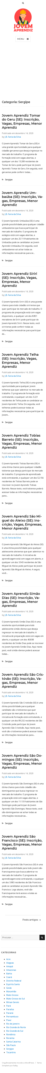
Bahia (9, 973)
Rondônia (10, 1034)
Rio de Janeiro (13, 1023)
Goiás (9, 987)
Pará (8, 1005)
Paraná (9, 1013)
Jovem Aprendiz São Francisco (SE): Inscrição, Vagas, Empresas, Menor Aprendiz (22, 842)
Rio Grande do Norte (16, 1027)
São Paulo (11, 1045)
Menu (20, 39)
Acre (8, 959)
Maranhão (11, 991)
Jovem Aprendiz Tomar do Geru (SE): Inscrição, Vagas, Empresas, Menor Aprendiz (22, 121)
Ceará (9, 977)
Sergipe (9, 179)
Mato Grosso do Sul (15, 998)
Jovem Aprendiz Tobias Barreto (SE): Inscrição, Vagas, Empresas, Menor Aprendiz (22, 441)
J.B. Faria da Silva (13, 136)
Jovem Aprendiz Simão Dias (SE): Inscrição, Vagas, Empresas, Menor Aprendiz (21, 600)
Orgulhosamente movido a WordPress (18, 1063)
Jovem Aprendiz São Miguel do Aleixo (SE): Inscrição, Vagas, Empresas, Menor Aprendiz (22, 522)
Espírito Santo (13, 984)
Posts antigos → (31, 919)
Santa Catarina (13, 1041)
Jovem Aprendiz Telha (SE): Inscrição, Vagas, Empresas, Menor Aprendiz (20, 361)
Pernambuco (12, 1016)
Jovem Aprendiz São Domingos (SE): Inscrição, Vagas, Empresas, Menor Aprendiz (22, 762)
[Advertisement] (23, 72)
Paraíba (10, 1009)
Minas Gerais (12, 1002)
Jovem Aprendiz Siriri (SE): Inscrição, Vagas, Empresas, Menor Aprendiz (19, 280)
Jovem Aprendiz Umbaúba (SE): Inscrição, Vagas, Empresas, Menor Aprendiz (22, 199)
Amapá (9, 966)
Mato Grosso (12, 995)
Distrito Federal (13, 980)
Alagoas (10, 962)
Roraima (10, 1038)
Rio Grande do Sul (14, 1030)
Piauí (8, 1020)
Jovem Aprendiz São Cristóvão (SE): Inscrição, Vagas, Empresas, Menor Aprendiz (23, 680)
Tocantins (11, 1052)
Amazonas (11, 970)
